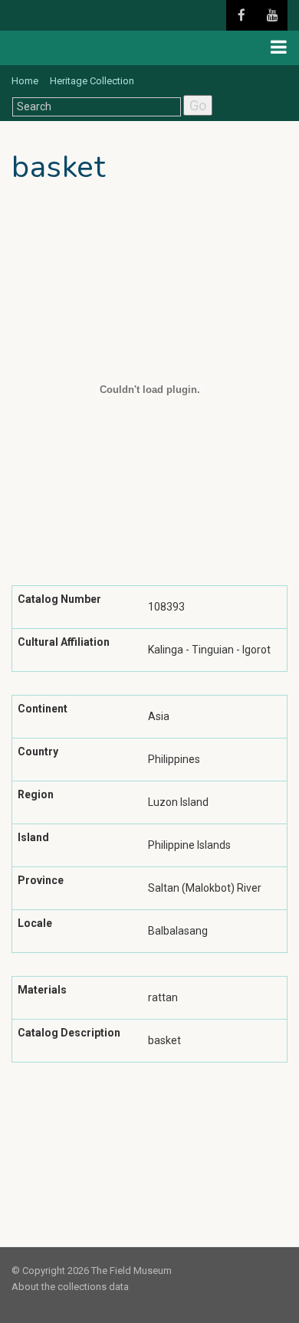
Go (197, 105)
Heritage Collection (92, 81)
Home (25, 81)
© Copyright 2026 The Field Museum (92, 1270)
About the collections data (70, 1286)
